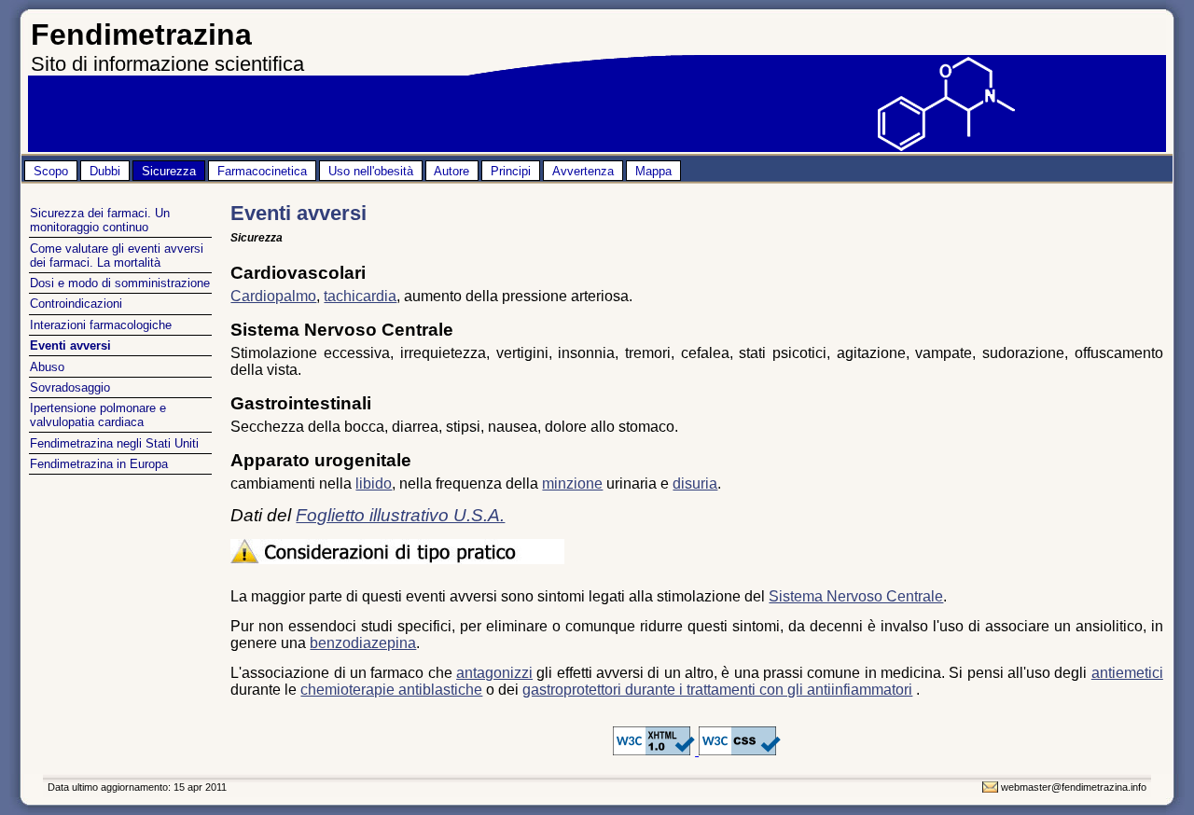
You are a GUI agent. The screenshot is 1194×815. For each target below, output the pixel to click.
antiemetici (1127, 673)
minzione (572, 483)
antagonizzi (494, 673)
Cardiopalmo (273, 296)
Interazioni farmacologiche (101, 325)
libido (373, 483)
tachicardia (360, 296)
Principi (511, 171)
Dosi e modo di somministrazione (120, 283)
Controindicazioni (76, 304)
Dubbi (105, 171)
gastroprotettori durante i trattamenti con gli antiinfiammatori (717, 690)
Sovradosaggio (70, 387)
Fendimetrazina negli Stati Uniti (114, 443)
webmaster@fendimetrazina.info (1073, 787)
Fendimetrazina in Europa (99, 464)
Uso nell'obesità (370, 171)
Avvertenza (583, 171)
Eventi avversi (70, 345)
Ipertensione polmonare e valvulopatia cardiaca (98, 415)
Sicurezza (169, 171)
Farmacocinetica (262, 171)
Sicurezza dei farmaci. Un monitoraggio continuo (100, 220)
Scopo (51, 171)
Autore (451, 171)
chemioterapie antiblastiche (391, 690)
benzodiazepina (363, 643)
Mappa (653, 171)
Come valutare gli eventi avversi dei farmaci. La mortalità (116, 255)
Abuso (47, 367)
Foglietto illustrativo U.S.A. (400, 515)
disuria (695, 483)
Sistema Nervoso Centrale (856, 596)
